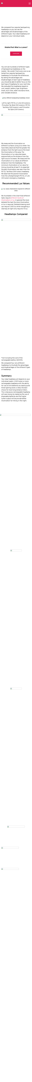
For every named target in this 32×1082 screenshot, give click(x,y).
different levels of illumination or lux (12, 199)
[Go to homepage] (6, 3)
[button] (30, 3)
